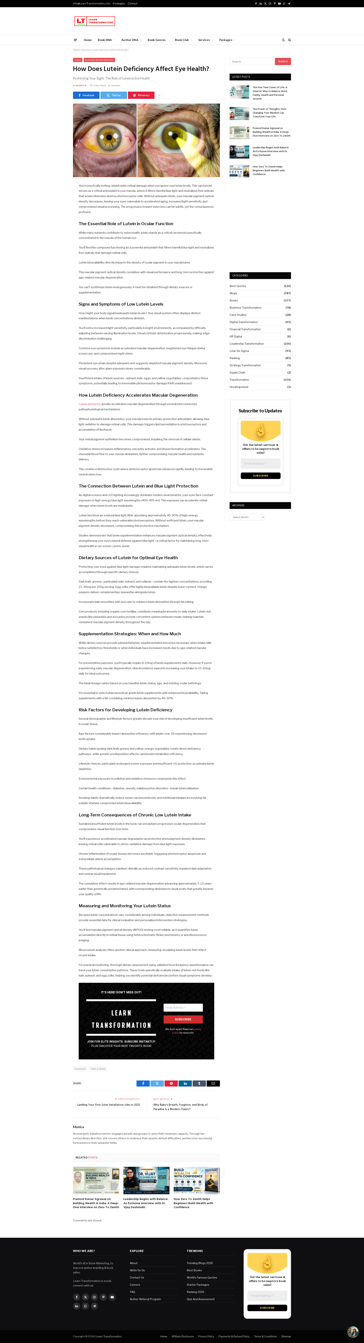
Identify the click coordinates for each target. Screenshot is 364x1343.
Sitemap (286, 1336)
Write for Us (137, 1270)
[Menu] (75, 39)
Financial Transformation (245, 329)
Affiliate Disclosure (183, 1336)
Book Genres (157, 40)
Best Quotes (238, 286)
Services (204, 40)
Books (234, 300)
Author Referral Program (145, 1299)
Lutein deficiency (90, 404)
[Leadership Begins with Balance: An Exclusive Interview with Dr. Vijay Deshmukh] (146, 1180)
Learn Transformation (109, 1336)
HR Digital (236, 336)
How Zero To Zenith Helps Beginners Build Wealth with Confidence (193, 1203)
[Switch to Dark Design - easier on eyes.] (283, 39)
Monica (81, 85)
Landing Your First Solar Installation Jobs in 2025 (108, 1105)
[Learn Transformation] (94, 21)
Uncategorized (239, 386)
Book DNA (105, 40)
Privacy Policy (206, 1336)
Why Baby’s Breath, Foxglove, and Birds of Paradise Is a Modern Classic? (180, 1107)
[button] (353, 1332)
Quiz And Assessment (201, 1299)
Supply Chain (237, 372)
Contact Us (137, 1277)
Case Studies (238, 314)
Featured (80, 1068)
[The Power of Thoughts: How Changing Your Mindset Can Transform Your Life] (239, 113)
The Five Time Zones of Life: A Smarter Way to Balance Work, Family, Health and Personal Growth (270, 93)
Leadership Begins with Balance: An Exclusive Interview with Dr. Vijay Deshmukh (145, 1203)
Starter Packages (198, 1284)
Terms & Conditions (265, 1336)
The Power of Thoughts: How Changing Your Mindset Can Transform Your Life (269, 113)
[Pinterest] (60, 225)
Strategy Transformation (245, 365)
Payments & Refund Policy (234, 1336)
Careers (135, 1284)
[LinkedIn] (60, 215)
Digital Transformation (244, 322)
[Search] (289, 40)
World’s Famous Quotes (202, 1277)
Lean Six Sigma (239, 350)
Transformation (239, 379)
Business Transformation (99, 60)
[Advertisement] (222, 20)
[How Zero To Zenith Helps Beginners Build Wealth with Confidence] (197, 1180)
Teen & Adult (98, 1068)
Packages (119, 3)
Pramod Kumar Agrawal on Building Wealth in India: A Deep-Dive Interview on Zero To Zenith (96, 1203)
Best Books (194, 1270)
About (134, 1263)
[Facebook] (60, 196)
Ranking (235, 358)
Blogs (78, 60)
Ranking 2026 (195, 1291)
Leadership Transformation (247, 343)
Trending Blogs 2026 (200, 1263)
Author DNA (129, 40)
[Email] (60, 234)
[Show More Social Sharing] (159, 95)
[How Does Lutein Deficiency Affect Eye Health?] (146, 140)
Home (88, 40)
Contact (132, 3)
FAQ (132, 1291)
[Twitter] (60, 205)
